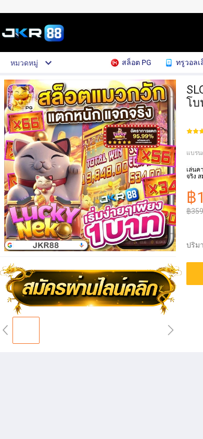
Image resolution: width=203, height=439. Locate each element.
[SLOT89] (91, 312)
